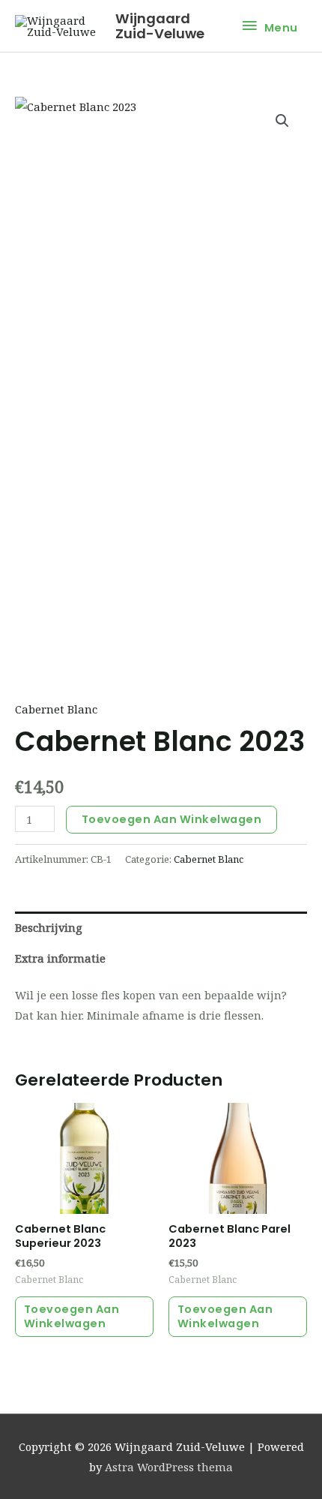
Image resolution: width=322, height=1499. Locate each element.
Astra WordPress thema (169, 1466)
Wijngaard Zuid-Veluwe (159, 26)
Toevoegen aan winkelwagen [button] (72, 1316)
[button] (282, 120)
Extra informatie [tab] (60, 958)
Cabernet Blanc (56, 708)
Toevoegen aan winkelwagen (172, 819)
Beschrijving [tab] (48, 927)
